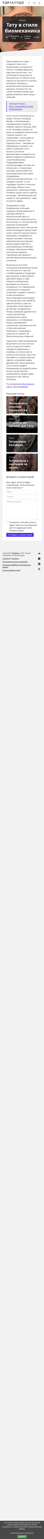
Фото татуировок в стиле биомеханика (21, 107)
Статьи (22, 20)
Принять (22, 1537)
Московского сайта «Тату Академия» (20, 385)
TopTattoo (15, 553)
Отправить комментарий (20, 534)
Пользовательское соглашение (15, 562)
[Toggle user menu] (39, 3)
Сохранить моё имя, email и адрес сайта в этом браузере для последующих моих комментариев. (23, 526)
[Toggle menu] (34, 3)
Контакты (15, 558)
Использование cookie (11, 570)
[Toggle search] (29, 3)
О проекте (6, 558)
